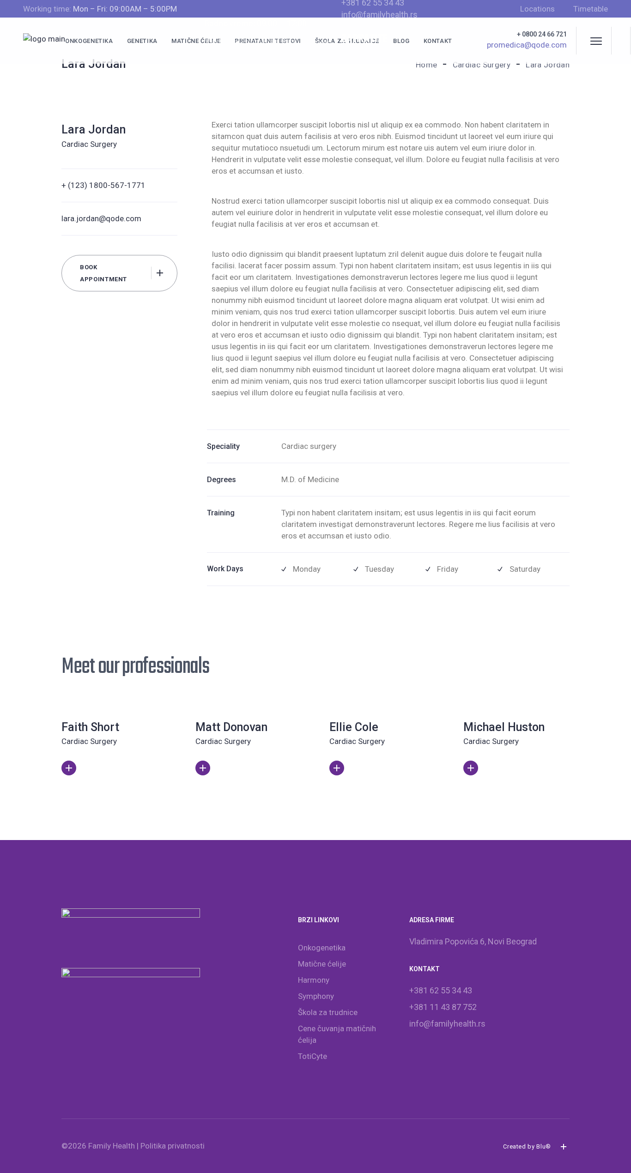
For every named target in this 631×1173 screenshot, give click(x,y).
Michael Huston (504, 727)
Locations (537, 8)
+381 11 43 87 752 (443, 1007)
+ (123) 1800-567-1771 (103, 185)
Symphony (316, 996)
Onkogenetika (322, 947)
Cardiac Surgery (89, 144)
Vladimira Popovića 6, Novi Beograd (268, 42)
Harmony (313, 980)
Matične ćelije (322, 963)
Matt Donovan (231, 727)
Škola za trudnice (328, 1012)
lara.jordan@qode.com (101, 218)
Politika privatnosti (172, 1145)
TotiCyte (312, 1056)
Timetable (590, 8)
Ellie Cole (353, 727)
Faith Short (90, 727)
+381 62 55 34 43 (440, 990)
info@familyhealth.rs (379, 14)
